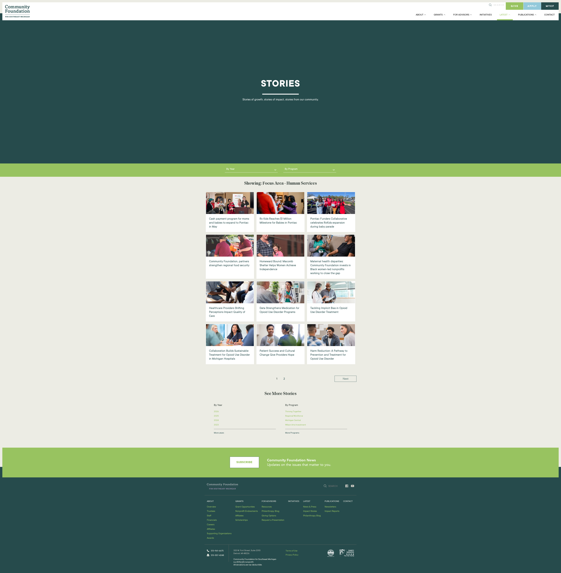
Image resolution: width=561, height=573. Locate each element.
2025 (216, 416)
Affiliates (211, 529)
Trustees (211, 511)
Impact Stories (310, 511)
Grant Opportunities (245, 507)
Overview (211, 507)
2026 (216, 412)
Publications (526, 15)
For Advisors (461, 15)
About (419, 15)
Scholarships (241, 520)
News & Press (309, 507)
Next (345, 378)
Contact (549, 15)
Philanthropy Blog (270, 511)
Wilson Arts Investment (295, 425)
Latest (504, 15)
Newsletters (330, 507)
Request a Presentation (273, 520)
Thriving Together (293, 412)
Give (514, 6)
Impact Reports (332, 511)
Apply (532, 6)
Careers (210, 525)
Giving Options (269, 516)
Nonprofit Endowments (246, 511)
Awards (210, 538)
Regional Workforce (294, 416)
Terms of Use (291, 551)
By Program (291, 169)
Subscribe (244, 462)
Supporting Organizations (219, 533)
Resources (267, 507)
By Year (230, 169)
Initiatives (486, 15)
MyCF (550, 6)
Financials (212, 520)
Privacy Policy (292, 555)
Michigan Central (293, 420)
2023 (216, 425)
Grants (438, 15)
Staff (209, 516)
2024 (216, 420)
